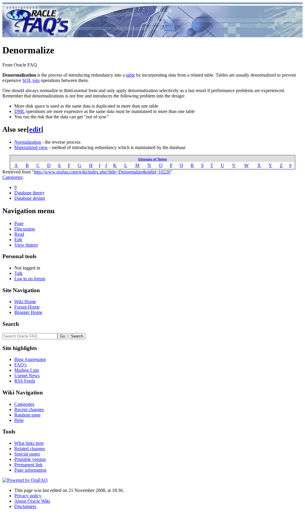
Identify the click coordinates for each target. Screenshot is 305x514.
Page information (30, 470)
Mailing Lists (26, 370)
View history (26, 244)
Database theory (29, 192)
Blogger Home (28, 312)
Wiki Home (25, 301)
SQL (26, 80)
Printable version (30, 459)
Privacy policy (27, 495)
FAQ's (20, 364)
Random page (27, 414)
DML (19, 111)
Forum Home (27, 306)
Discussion (24, 228)
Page (19, 223)
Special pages (27, 453)
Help (19, 420)
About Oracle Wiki (32, 501)
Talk (18, 273)
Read (19, 234)
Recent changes (29, 409)
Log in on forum (29, 278)
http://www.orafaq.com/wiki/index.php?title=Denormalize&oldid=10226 (102, 171)
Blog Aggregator (30, 359)
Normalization (27, 142)
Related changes (29, 448)
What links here (29, 443)
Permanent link (28, 464)
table (130, 75)
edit (35, 129)
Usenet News (27, 375)
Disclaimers (25, 506)
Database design (29, 198)
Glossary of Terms (152, 159)
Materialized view (31, 147)
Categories (12, 177)
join (36, 80)
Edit (18, 239)
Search (10, 324)
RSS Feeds (24, 380)
